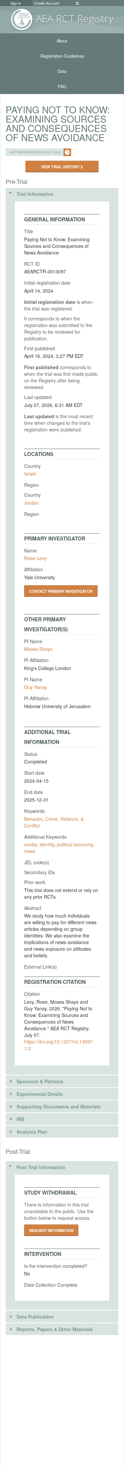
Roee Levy (35, 558)
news (29, 851)
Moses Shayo (38, 649)
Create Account (46, 3)
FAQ (62, 86)
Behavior (33, 819)
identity (47, 844)
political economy (75, 844)
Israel (30, 473)
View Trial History (60, 166)
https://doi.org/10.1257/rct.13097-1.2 (59, 1044)
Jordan (31, 502)
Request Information (51, 1230)
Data (62, 71)
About (62, 41)
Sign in (15, 3)
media (30, 844)
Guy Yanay (35, 687)
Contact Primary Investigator (61, 591)
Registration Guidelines (62, 56)
